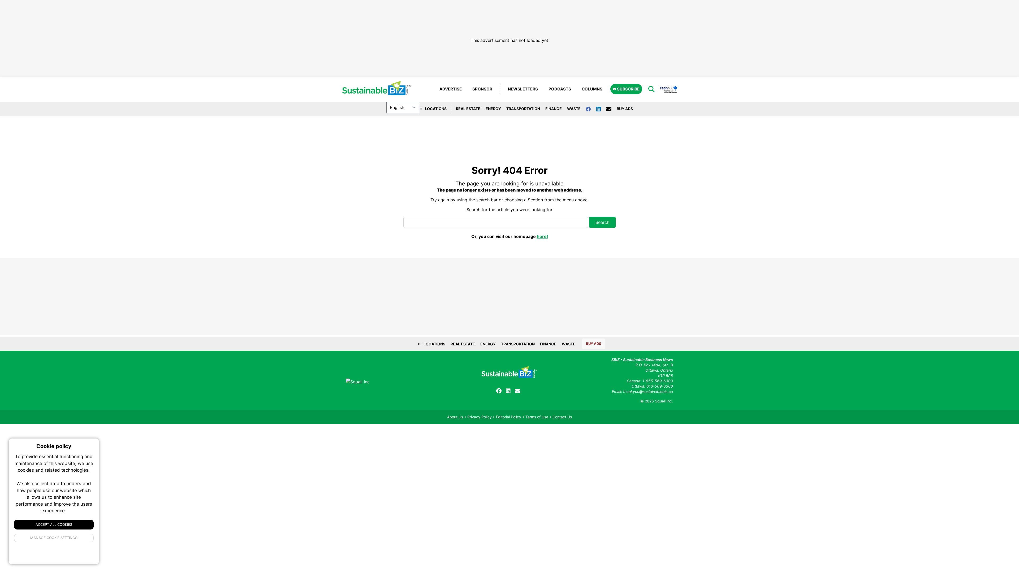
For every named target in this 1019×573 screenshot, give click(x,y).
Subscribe (628, 89)
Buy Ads (625, 108)
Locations (435, 108)
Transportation (523, 108)
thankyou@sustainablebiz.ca (648, 391)
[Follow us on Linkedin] (601, 108)
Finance (553, 108)
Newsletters (523, 89)
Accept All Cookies (54, 524)
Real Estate (468, 108)
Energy (493, 108)
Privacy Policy (479, 417)
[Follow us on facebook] (591, 108)
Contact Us (562, 417)
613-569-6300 (659, 386)
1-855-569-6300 (657, 381)
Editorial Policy (508, 417)
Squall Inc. (664, 401)
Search (602, 222)
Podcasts (560, 89)
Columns (592, 89)
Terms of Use (536, 417)
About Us (455, 417)
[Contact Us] (611, 109)
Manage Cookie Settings (54, 538)
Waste (574, 108)
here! (542, 236)
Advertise (450, 89)
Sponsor (482, 89)
